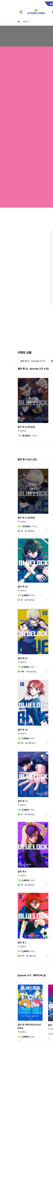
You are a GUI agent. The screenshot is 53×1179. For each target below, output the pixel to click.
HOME (19, 21)
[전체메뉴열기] (21, 12)
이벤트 (25, 22)
